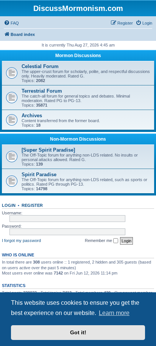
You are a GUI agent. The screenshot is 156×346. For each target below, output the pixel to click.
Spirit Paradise (39, 174)
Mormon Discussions (78, 55)
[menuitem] (11, 23)
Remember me (99, 240)
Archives (32, 115)
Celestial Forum (40, 66)
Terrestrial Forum (42, 91)
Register (32, 205)
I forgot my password (21, 240)
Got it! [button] (78, 332)
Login (9, 205)
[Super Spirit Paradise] (48, 150)
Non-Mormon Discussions (78, 139)
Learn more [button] (114, 313)
